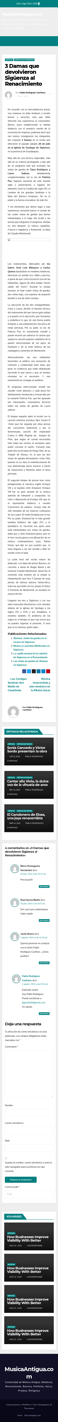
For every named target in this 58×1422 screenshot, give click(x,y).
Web (7, 1141)
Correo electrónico (14, 1123)
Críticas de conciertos (24, 60)
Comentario (11, 1047)
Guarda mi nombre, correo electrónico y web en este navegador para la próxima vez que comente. (28, 1166)
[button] (41, 41)
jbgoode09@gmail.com (33, 1002)
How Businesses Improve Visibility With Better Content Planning (28, 1240)
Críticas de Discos (24, 744)
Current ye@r (12, 1187)
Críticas (9, 60)
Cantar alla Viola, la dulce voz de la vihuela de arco (28, 783)
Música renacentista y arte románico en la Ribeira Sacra (39, 684)
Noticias (11, 1233)
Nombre (9, 1105)
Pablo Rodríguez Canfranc (32, 92)
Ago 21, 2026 (15, 1339)
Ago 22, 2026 (15, 1277)
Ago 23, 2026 (15, 1246)
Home (19, 1415)
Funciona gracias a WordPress (19, 1405)
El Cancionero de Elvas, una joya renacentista (26, 816)
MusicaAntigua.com (22, 14)
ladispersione (34, 1246)
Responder (44, 886)
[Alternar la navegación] (53, 41)
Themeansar (29, 1408)
